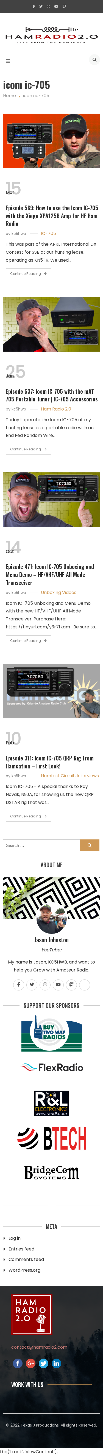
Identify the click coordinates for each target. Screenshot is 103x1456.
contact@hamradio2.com (39, 1347)
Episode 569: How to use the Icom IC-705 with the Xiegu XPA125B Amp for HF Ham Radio (52, 216)
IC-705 (48, 233)
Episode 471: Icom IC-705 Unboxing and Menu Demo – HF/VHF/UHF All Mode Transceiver (50, 574)
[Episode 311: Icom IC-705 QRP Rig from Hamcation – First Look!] (51, 691)
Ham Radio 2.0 (56, 409)
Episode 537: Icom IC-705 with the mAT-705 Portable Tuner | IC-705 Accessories (52, 395)
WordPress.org (24, 1270)
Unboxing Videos (58, 592)
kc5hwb (19, 233)
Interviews (88, 776)
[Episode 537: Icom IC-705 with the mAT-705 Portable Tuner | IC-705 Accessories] (51, 324)
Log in (15, 1238)
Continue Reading (25, 273)
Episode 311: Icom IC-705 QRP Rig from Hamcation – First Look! (50, 762)
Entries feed (21, 1249)
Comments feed (26, 1259)
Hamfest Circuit (58, 776)
